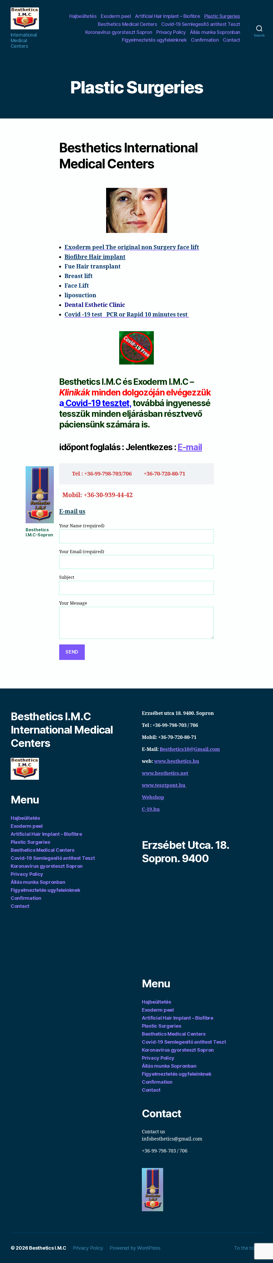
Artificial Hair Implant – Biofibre (167, 16)
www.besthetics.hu (176, 761)
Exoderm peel (116, 16)
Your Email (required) (81, 552)
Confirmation (205, 40)
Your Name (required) (82, 526)
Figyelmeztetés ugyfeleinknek (154, 40)
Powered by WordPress (135, 1248)
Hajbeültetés (83, 16)
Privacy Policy (171, 32)
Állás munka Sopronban (215, 32)
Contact (231, 40)
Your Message (73, 603)
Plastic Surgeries (222, 16)
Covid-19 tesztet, (97, 403)
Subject (66, 577)
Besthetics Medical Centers (127, 24)
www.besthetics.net (165, 773)
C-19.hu (151, 809)
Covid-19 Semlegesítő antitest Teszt (200, 24)
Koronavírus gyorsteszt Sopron (118, 32)
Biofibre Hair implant (95, 257)
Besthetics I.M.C (47, 1248)
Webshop (153, 797)
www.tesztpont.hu (164, 785)
